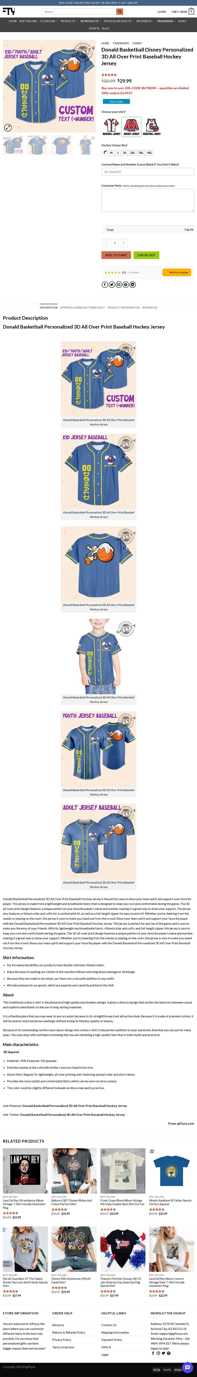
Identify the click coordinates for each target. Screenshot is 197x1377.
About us (58, 1325)
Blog (105, 28)
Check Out (146, 255)
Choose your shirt (113, 111)
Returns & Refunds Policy (68, 1332)
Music (182, 21)
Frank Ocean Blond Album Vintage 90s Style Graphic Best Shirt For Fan (122, 1202)
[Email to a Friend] (119, 284)
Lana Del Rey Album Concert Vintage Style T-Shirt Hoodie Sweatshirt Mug (166, 1282)
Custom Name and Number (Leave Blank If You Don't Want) (140, 164)
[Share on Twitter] (112, 284)
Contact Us (108, 1325)
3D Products (89, 21)
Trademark (165, 21)
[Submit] (119, 11)
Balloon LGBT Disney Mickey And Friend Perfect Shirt (72, 1202)
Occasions (47, 21)
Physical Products (117, 21)
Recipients (144, 21)
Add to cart (116, 255)
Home (13, 21)
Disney (137, 43)
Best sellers (28, 21)
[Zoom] (8, 127)
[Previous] (9, 86)
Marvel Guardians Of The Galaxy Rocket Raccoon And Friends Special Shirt (25, 1282)
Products (68, 21)
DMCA (106, 1347)
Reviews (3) (149, 307)
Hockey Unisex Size (114, 145)
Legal (105, 1354)
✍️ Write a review (176, 272)
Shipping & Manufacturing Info (82, 307)
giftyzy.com (185, 1123)
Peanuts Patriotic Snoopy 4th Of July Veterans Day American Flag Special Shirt (120, 1282)
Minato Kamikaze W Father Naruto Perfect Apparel (170, 1202)
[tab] (49, 307)
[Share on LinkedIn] (132, 284)
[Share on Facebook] (105, 284)
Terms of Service (63, 1347)
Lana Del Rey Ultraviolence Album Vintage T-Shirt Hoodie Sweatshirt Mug (24, 1204)
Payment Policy (111, 1339)
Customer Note (111, 185)
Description (49, 307)
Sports (94, 28)
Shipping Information (115, 1332)
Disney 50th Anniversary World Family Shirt (71, 1280)
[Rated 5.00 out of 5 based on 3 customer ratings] (147, 74)
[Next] (88, 86)
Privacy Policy (61, 1339)
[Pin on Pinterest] (126, 284)
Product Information (124, 307)
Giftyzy (34, 1323)
